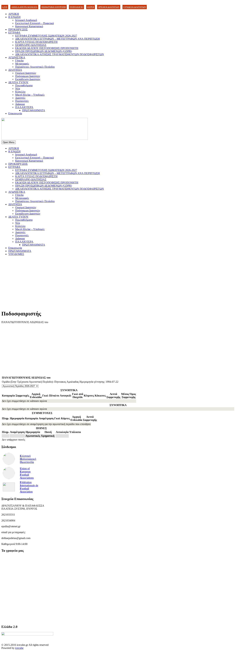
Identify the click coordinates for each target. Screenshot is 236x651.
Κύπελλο (20, 91)
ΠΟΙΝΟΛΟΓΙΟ (76, 7)
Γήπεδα (19, 60)
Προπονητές (22, 101)
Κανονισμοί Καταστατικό (29, 26)
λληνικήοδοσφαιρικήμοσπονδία (28, 459)
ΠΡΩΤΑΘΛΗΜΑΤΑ (33, 110)
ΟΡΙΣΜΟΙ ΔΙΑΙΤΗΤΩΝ (108, 7)
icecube (19, 648)
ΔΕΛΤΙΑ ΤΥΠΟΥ (18, 82)
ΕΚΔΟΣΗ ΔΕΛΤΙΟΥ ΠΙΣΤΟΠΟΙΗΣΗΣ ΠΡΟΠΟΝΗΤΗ (46, 48)
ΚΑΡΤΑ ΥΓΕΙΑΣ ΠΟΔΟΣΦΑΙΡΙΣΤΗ (36, 41)
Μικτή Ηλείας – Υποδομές (30, 94)
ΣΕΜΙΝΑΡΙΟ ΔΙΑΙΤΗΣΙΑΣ (30, 45)
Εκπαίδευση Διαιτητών (27, 79)
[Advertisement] (105, 282)
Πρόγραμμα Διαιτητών (27, 76)
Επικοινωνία (15, 113)
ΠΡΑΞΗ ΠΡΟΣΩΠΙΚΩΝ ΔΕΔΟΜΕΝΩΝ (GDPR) (43, 51)
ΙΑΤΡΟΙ (90, 7)
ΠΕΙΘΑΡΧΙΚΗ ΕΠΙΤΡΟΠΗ (53, 7)
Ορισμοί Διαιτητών (25, 73)
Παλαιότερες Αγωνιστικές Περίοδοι (35, 66)
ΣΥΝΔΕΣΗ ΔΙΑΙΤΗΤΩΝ (134, 7)
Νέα (17, 88)
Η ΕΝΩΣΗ (14, 17)
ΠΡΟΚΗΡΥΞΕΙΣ (18, 29)
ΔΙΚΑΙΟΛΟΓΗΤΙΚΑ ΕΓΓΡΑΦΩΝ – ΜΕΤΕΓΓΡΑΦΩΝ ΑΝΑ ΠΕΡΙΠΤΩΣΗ (57, 38)
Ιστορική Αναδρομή (26, 20)
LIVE (4, 7)
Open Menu (8, 142)
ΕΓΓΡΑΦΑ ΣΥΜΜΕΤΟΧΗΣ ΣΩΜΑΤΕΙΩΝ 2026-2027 (46, 35)
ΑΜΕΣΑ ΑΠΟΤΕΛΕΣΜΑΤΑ (24, 7)
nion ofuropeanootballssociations (27, 473)
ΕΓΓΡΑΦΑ (14, 32)
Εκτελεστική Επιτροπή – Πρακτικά (34, 23)
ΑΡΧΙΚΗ (13, 13)
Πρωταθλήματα (23, 85)
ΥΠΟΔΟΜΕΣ (16, 254)
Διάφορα (20, 104)
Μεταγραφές (22, 63)
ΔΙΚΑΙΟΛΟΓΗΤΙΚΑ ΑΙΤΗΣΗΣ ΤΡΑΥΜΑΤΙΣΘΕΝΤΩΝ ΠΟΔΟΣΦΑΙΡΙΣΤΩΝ (59, 54)
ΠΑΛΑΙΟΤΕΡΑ (24, 107)
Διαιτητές (20, 97)
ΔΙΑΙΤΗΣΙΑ (15, 69)
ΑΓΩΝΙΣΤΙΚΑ (16, 57)
